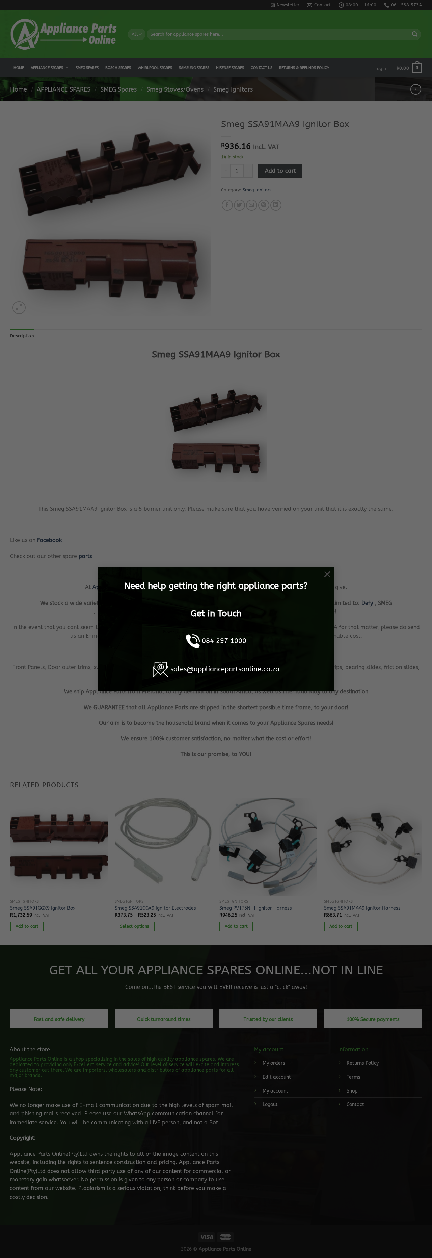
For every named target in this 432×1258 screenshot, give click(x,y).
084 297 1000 (224, 641)
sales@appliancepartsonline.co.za (224, 669)
